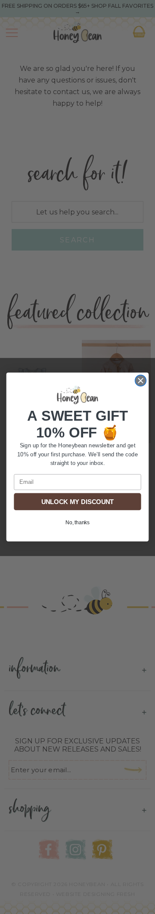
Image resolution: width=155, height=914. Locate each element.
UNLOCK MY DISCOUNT (77, 501)
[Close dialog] (140, 380)
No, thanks (77, 522)
